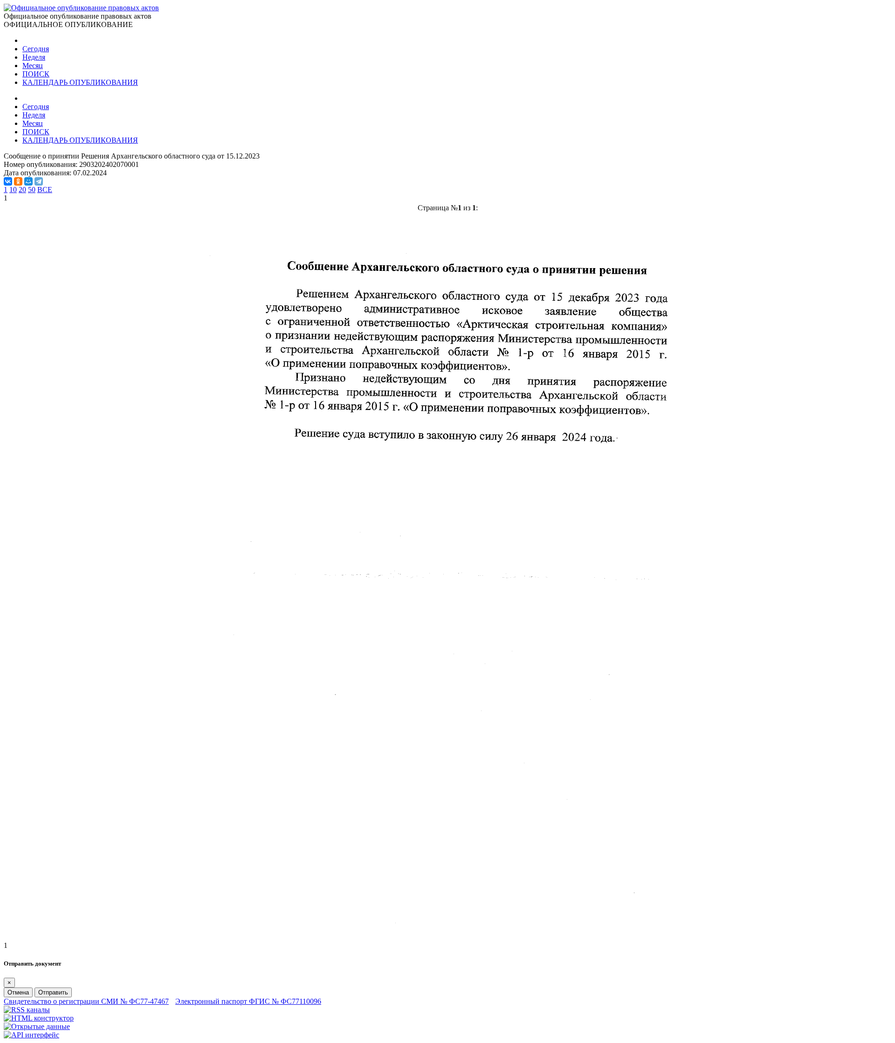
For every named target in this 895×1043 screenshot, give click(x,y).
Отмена (18, 992)
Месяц (32, 65)
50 (31, 189)
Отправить (53, 992)
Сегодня (35, 49)
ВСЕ (44, 189)
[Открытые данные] (37, 1026)
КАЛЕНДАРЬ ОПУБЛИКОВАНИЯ (80, 82)
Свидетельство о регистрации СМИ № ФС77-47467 (86, 1001)
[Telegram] (38, 181)
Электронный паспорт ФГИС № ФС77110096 (248, 1001)
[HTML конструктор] (39, 1018)
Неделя (33, 57)
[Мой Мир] (28, 181)
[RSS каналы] (27, 1010)
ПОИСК (35, 74)
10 (13, 189)
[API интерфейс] (31, 1035)
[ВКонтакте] (8, 181)
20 (22, 189)
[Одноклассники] (18, 181)
